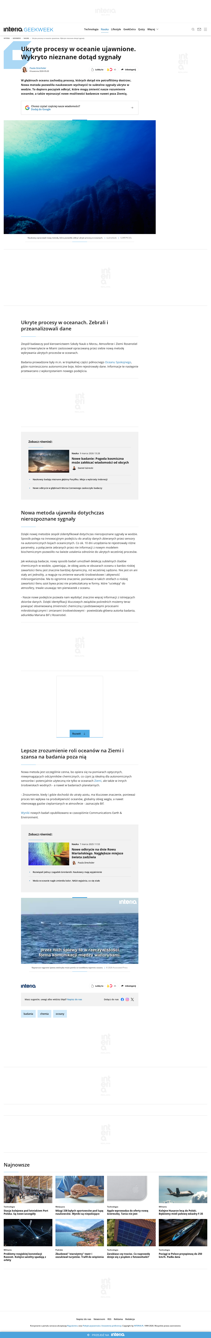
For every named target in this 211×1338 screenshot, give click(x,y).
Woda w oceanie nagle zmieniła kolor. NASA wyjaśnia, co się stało (66, 880)
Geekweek (17, 38)
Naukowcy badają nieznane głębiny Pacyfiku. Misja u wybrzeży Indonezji (70, 479)
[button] (91, 29)
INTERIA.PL (139, 1325)
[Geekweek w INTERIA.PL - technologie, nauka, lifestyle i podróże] (38, 29)
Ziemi (97, 781)
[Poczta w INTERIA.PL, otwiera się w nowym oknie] (199, 29)
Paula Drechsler (38, 68)
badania (28, 1013)
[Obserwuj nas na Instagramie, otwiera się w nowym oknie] (127, 999)
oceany (60, 1013)
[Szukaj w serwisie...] (193, 29)
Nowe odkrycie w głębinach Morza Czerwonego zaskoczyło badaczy (67, 488)
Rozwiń (76, 733)
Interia (7, 38)
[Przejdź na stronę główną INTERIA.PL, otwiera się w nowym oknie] (13, 29)
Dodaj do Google (55, 109)
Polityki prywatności (91, 1325)
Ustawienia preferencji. (111, 1326)
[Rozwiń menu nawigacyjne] (205, 29)
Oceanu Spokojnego (118, 362)
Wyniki (25, 813)
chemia (44, 1013)
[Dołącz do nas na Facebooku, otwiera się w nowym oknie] (122, 999)
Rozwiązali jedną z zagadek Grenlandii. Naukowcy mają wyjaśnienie (67, 872)
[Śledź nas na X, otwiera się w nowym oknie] (132, 999)
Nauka (26, 38)
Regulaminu (72, 1325)
